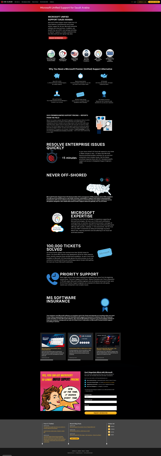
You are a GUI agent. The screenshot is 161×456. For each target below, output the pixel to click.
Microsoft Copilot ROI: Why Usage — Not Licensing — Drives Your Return (85, 435)
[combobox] (132, 1)
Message (87, 405)
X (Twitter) (112, 429)
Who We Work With (44, 2)
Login (135, 2)
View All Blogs (74, 438)
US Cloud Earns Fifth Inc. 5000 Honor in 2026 (80, 431)
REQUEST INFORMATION (56, 38)
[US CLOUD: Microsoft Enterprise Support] (6, 2)
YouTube (112, 432)
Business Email (89, 399)
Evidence (52, 2)
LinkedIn (112, 434)
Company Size (88, 394)
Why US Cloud (35, 2)
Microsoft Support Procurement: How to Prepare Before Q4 (82, 426)
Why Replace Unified (26, 2)
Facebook (112, 426)
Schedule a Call (142, 2)
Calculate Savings (154, 2)
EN (132, 2)
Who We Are (17, 2)
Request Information (100, 413)
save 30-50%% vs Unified (109, 382)
